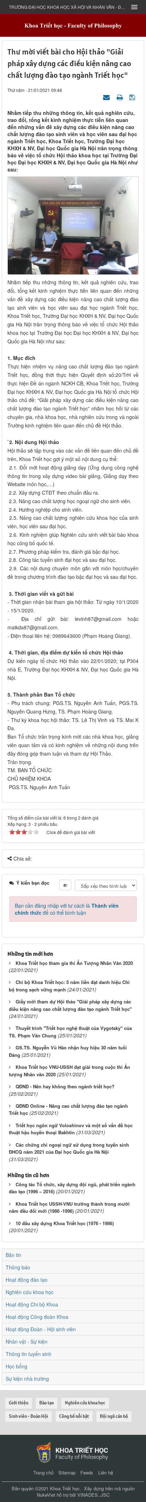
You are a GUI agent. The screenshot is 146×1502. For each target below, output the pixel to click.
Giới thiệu (18, 1403)
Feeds (86, 1472)
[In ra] (120, 96)
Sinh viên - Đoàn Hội (28, 1416)
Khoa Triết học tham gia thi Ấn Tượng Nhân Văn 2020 (74, 963)
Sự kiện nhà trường (27, 1378)
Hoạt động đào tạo (26, 1279)
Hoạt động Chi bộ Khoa (32, 1304)
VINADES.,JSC (93, 1494)
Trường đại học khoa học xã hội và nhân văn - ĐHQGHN (68, 7)
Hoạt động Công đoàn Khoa (37, 1316)
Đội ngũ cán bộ (114, 1416)
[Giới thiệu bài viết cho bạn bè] (107, 96)
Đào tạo (46, 1403)
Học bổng (16, 1366)
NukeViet (46, 1494)
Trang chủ (43, 1472)
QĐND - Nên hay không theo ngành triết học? (65, 1086)
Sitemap (66, 1472)
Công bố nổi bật (74, 1416)
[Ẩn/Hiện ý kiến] (65, 885)
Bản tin (13, 1254)
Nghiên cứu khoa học (30, 1292)
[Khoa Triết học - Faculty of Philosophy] (73, 25)
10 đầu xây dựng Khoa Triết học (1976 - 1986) (65, 1223)
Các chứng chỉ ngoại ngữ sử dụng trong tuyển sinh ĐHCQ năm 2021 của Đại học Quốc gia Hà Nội (69, 1148)
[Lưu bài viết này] (133, 96)
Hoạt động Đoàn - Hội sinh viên (41, 1329)
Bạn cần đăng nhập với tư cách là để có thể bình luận (67, 909)
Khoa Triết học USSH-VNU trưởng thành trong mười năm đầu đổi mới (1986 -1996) (69, 1207)
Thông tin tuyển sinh (28, 1353)
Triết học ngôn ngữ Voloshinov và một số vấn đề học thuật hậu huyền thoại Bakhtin (71, 1129)
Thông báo (18, 1267)
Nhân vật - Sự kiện (26, 1341)
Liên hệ (105, 1472)
